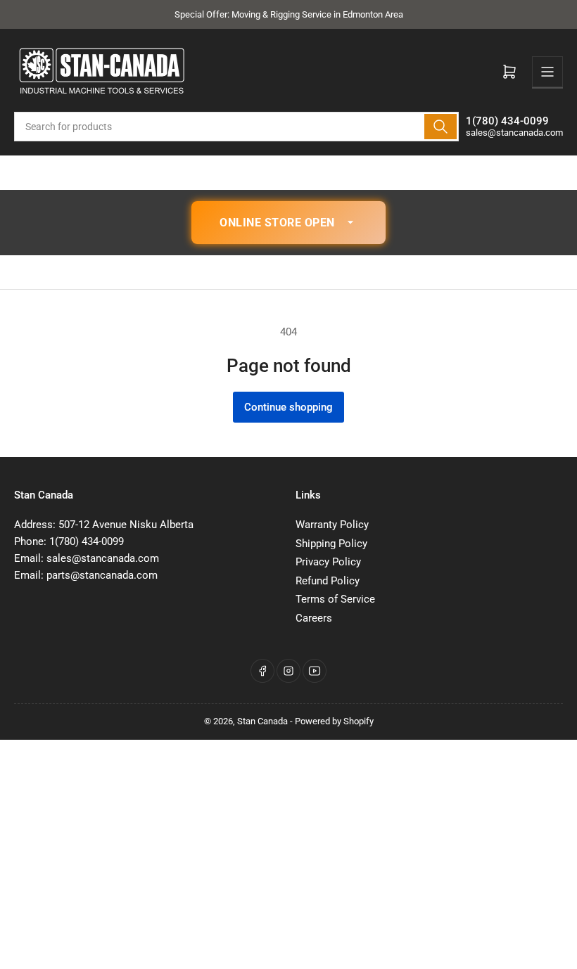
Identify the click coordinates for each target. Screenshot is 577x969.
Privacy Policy (328, 562)
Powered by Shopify (334, 721)
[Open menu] (547, 71)
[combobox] (236, 126)
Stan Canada (262, 721)
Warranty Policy (332, 524)
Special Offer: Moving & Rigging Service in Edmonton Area (289, 14)
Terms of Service (335, 599)
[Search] (440, 127)
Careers (314, 618)
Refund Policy (328, 581)
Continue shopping (288, 407)
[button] (288, 223)
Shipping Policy (331, 543)
